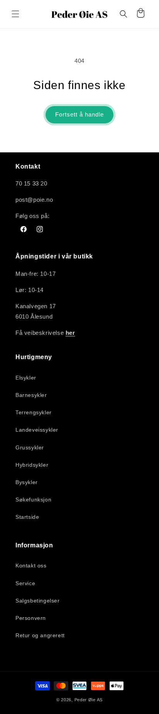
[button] (15, 13)
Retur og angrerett (40, 635)
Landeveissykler (36, 430)
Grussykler (29, 447)
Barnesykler (31, 395)
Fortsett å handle (79, 114)
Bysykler (26, 482)
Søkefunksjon (33, 499)
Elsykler (25, 378)
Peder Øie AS (88, 699)
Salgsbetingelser (37, 601)
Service (25, 583)
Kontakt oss (31, 565)
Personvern (30, 618)
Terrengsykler (33, 412)
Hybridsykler (31, 465)
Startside (27, 517)
